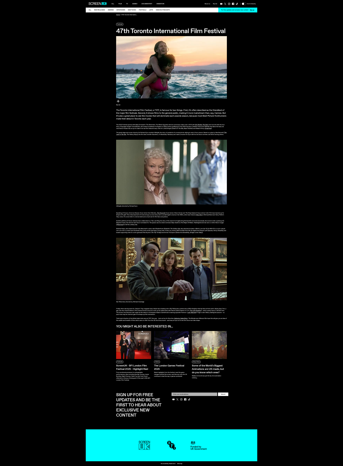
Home (118, 15)
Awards (111, 10)
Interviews (120, 10)
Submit (223, 394)
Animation (160, 4)
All (112, 4)
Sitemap (179, 464)
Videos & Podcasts (163, 10)
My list (215, 4)
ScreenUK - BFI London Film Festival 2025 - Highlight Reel (132, 367)
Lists (151, 10)
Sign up (252, 10)
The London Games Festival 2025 (169, 367)
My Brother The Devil (201, 125)
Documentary (146, 4)
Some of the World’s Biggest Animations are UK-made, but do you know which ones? (208, 369)
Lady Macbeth (191, 312)
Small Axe (208, 128)
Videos (157, 362)
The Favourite (161, 213)
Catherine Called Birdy (181, 318)
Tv (127, 4)
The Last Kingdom (195, 311)
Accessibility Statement (168, 464)
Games (134, 4)
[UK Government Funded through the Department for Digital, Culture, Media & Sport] (198, 449)
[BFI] (171, 449)
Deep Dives (132, 10)
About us (207, 4)
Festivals (142, 10)
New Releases (99, 10)
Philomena (120, 225)
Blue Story (199, 215)
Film (120, 4)
